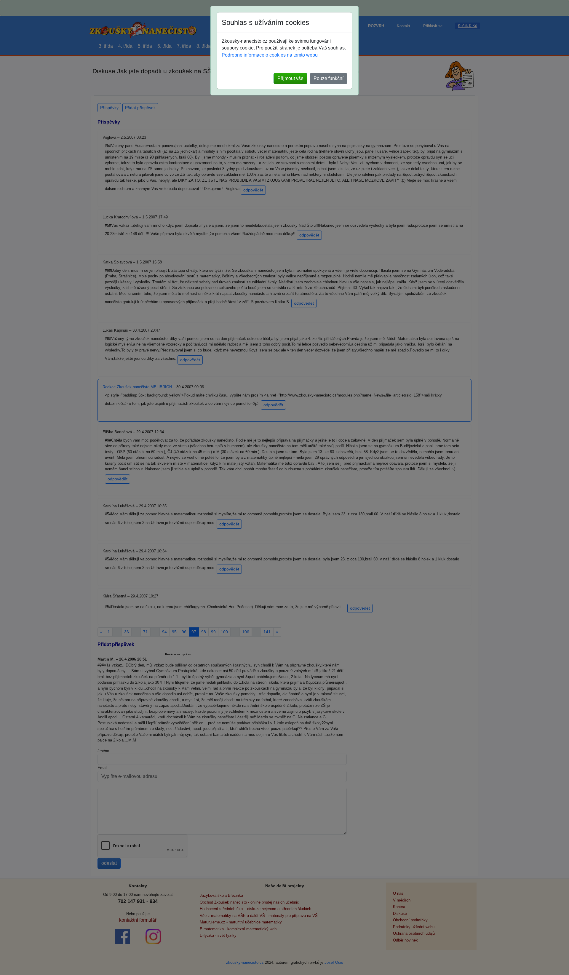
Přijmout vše (290, 78)
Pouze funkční (328, 78)
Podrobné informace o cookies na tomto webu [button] (270, 54)
